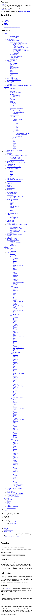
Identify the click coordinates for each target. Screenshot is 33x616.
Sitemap (6, 528)
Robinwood (10, 226)
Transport (12, 74)
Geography (12, 99)
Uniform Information (12, 238)
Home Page (3, 4)
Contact (9, 501)
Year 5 (17, 129)
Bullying (12, 204)
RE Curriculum (13, 54)
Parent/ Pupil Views (14, 38)
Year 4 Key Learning (18, 397)
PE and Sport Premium (12, 168)
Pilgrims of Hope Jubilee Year (14, 80)
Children (6, 20)
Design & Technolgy (18, 301)
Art (10, 89)
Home (5, 18)
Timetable (6, 24)
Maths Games (16, 487)
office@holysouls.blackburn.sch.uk (18, 521)
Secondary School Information (14, 234)
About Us (6, 33)
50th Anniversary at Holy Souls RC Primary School (19, 85)
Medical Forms (10, 220)
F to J (11, 172)
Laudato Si (9, 61)
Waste (11, 75)
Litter (11, 70)
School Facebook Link (24, 11)
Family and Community (18, 46)
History (11, 101)
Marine (11, 71)
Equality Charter (11, 164)
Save (14, 614)
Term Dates (9, 237)
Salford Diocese (14, 57)
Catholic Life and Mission (13, 40)
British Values (10, 161)
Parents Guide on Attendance (17, 160)
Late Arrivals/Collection (12, 213)
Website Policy (7, 531)
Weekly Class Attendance (13, 496)
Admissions (9, 153)
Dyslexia (12, 207)
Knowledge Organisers (18, 110)
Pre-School (6, 498)
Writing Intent (16, 96)
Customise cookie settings (19, 555)
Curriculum (6, 87)
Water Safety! (13, 245)
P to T (11, 175)
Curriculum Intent (11, 88)
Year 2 (17, 125)
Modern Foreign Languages (16, 108)
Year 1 (5, 23)
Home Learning (10, 248)
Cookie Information (8, 530)
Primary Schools (11, 223)
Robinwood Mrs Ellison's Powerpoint (19, 231)
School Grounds (14, 73)
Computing (12, 91)
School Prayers (13, 59)
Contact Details (10, 39)
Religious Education (15, 139)
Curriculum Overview (18, 119)
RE (14, 262)
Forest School (10, 195)
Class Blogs (13, 249)
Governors (9, 165)
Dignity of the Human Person (20, 43)
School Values (10, 81)
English (12, 94)
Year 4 (17, 127)
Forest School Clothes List (16, 196)
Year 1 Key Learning (18, 284)
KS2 (14, 106)
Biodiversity (13, 64)
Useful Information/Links (13, 240)
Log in (2, 9)
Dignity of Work (17, 45)
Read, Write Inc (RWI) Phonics (14, 150)
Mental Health (13, 212)
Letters (8, 214)
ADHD (12, 200)
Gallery (8, 489)
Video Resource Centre (12, 495)
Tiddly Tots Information (12, 506)
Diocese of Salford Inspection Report (16, 162)
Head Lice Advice (14, 209)
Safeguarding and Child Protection (15, 179)
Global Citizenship (14, 67)
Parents (5, 190)
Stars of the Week (11, 492)
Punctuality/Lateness (15, 158)
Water (11, 77)
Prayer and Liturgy (14, 53)
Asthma (12, 202)
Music (11, 109)
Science (12, 117)
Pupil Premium (10, 178)
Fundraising (10, 186)
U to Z (11, 176)
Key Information (8, 151)
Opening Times (10, 221)
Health (11, 210)
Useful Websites (17, 485)
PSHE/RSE (13, 116)
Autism (11, 203)
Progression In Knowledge (22, 133)
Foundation (12, 254)
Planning (15, 120)
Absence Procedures (12, 192)
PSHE (14, 321)
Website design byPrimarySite (11, 536)
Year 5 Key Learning (18, 437)
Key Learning (16, 314)
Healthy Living (13, 68)
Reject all (3, 555)
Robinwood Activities (15, 227)
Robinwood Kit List (15, 230)
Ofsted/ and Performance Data (14, 167)
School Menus (10, 233)
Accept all (9, 555)
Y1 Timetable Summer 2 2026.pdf (12, 27)
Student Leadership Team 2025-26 (15, 494)
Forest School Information (16, 197)
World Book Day (14, 217)
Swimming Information (15, 242)
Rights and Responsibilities (19, 49)
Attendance (9, 154)
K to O (11, 174)
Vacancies (9, 84)
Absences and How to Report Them (18, 155)
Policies (9, 169)
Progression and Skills (18, 112)
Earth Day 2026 (14, 63)
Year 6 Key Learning (18, 484)
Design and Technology (18, 373)
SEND (8, 182)
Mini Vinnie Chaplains (12, 78)
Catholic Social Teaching (16, 42)
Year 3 (17, 126)
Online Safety (13, 241)
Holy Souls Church (11, 60)
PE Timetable (10, 491)
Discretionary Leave (15, 157)
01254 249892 (12, 523)
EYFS (11, 98)
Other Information (11, 508)
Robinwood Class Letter (16, 228)
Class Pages (6, 21)
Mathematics (13, 102)
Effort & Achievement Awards (14, 488)
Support (9, 235)
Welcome (9, 35)
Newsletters (9, 189)
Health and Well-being (12, 199)
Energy (11, 66)
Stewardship (16, 52)
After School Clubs (11, 193)
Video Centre (13, 251)
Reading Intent (16, 95)
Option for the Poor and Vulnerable (21, 47)
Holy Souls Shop (11, 188)
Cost (8, 502)
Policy (14, 137)
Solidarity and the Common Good (21, 50)
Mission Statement (14, 36)
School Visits (13, 219)
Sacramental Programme (16, 56)
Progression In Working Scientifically (21, 135)
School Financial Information (14, 181)
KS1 (14, 105)
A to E (11, 171)
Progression (16, 132)
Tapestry (12, 244)
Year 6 (17, 130)
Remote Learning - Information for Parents (17, 224)
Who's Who (10, 82)
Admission (9, 499)
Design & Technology (15, 92)
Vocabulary (15, 113)
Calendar (9, 185)
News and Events (8, 183)
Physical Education (14, 115)
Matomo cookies (8, 588)
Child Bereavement (14, 206)
